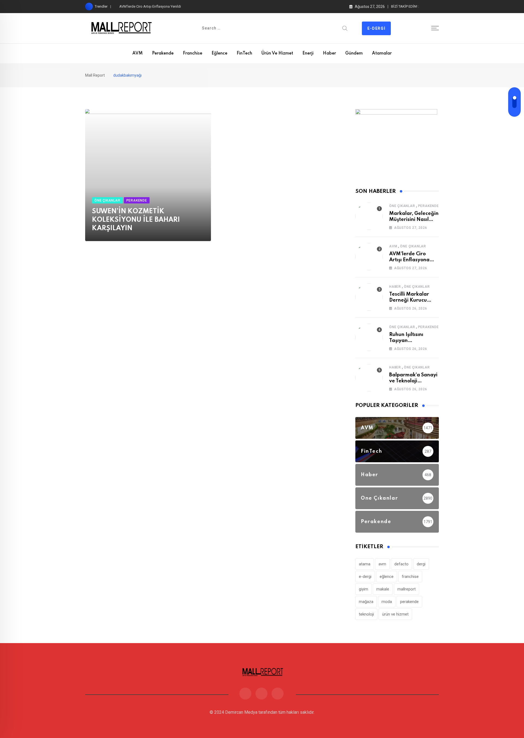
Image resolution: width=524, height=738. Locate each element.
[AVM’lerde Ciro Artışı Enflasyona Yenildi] (369, 256)
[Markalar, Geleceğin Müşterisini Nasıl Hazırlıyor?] (369, 216)
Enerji (308, 53)
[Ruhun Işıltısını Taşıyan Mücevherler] (369, 337)
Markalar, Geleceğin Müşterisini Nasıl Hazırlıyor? (414, 219)
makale (382, 589)
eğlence (387, 576)
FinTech (244, 53)
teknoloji (366, 614)
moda (387, 601)
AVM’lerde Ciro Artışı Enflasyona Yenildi (150, 6)
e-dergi (365, 576)
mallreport (406, 589)
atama (364, 564)
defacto (401, 564)
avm (382, 564)
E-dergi (376, 28)
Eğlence (219, 53)
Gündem (354, 53)
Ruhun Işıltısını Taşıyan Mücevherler (406, 340)
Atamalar (382, 53)
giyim (363, 589)
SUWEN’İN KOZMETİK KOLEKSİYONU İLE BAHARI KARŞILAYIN (136, 220)
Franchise (192, 53)
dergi (421, 564)
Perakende (163, 53)
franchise (410, 576)
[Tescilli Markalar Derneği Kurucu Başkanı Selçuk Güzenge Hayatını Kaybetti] (369, 297)
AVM (137, 53)
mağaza (366, 601)
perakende (409, 601)
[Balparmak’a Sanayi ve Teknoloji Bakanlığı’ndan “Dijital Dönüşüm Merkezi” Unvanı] (369, 377)
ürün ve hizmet (395, 614)
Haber (329, 53)
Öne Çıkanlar (402, 206)
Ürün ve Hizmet (277, 53)
